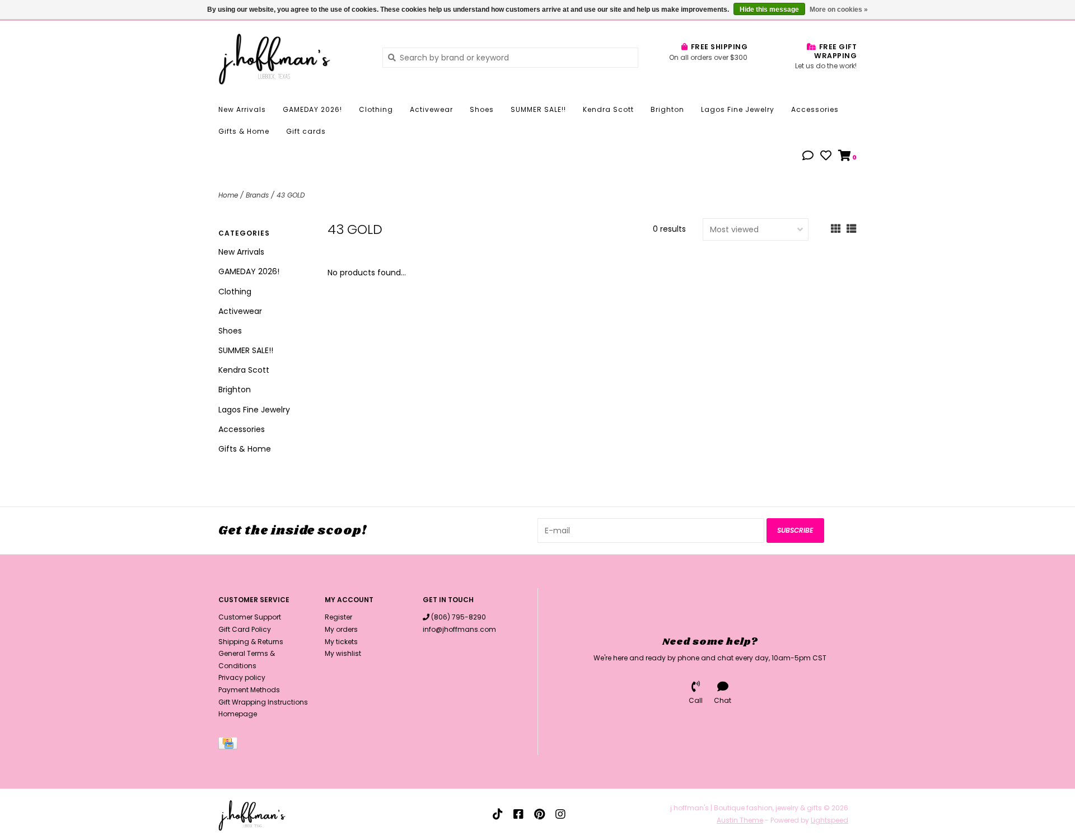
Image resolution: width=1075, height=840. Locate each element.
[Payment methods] (229, 745)
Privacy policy (241, 677)
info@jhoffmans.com (459, 629)
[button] (808, 156)
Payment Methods (249, 689)
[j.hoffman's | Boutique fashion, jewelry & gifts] (292, 57)
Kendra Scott (608, 109)
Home (228, 195)
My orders (341, 629)
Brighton (667, 109)
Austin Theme (740, 820)
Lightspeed (829, 820)
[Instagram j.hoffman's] (560, 814)
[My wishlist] (825, 156)
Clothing (376, 109)
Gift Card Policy (244, 629)
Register (338, 617)
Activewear (431, 109)
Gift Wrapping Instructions (263, 702)
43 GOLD (291, 195)
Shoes (482, 109)
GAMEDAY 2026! (312, 109)
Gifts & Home (243, 131)
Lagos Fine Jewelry (737, 109)
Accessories (815, 109)
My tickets (341, 641)
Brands (257, 195)
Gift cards (306, 131)
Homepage (237, 714)
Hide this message (769, 9)
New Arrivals (242, 109)
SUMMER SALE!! (538, 109)
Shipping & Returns (250, 641)
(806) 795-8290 (458, 617)
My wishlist (343, 653)
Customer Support (249, 617)
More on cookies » (839, 9)
